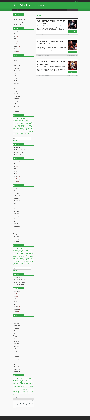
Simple (15, 48)
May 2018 (15, 77)
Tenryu (14, 131)
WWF (29, 133)
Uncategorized (16, 49)
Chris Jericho (26, 122)
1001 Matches (22, 119)
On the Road (16, 46)
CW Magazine (15, 418)
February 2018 (16, 81)
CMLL (17, 123)
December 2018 (17, 65)
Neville (28, 126)
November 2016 (17, 96)
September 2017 (17, 86)
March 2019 (16, 62)
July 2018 (15, 73)
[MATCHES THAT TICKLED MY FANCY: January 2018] (72, 65)
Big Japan (23, 120)
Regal (29, 128)
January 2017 (16, 93)
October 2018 (16, 68)
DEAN (22, 123)
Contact (27, 1)
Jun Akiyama (29, 125)
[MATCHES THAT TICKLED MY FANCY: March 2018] (72, 24)
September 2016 (17, 100)
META (15, 43)
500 (14, 35)
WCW (31, 131)
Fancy (15, 38)
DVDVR (15, 36)
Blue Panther (28, 120)
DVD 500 (20, 1)
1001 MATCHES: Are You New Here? (20, 21)
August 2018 (16, 72)
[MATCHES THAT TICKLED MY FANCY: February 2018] (72, 45)
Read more (73, 31)
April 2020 (15, 58)
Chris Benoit (15, 122)
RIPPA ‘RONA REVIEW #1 (18, 17)
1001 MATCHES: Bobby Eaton (19, 19)
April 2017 (15, 90)
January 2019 (16, 63)
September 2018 (17, 70)
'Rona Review (16, 31)
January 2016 (16, 108)
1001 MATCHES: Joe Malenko (19, 22)
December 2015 (17, 109)
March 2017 (16, 91)
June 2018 (15, 75)
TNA (21, 131)
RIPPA (24, 129)
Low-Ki (20, 126)
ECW (32, 123)
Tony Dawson (26, 131)
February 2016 (16, 106)
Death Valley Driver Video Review (28, 5)
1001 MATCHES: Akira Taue (19, 24)
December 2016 (17, 95)
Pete (27, 128)
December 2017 (17, 85)
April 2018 (15, 78)
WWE (26, 133)
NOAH (18, 128)
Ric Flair (19, 130)
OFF (14, 45)
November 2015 (17, 111)
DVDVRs (16, 1)
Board (13, 1)
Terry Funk (18, 131)
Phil (40, 34)
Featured (15, 40)
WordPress (24, 418)
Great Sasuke (23, 125)
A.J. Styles (29, 119)
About (24, 1)
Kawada (14, 126)
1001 (14, 33)
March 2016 (16, 104)
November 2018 (17, 67)
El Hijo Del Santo (16, 125)
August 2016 (16, 101)
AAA (33, 119)
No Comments (46, 34)
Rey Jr (16, 130)
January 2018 (16, 83)
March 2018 (16, 80)
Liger (18, 126)
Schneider (30, 130)
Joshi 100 (15, 41)
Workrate (15, 51)
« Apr (13, 410)
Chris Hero (20, 122)
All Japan (15, 120)
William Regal (15, 133)
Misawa (24, 126)
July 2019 (15, 60)
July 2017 (15, 88)
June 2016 (15, 103)
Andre (20, 120)
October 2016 (16, 98)
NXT (21, 128)
